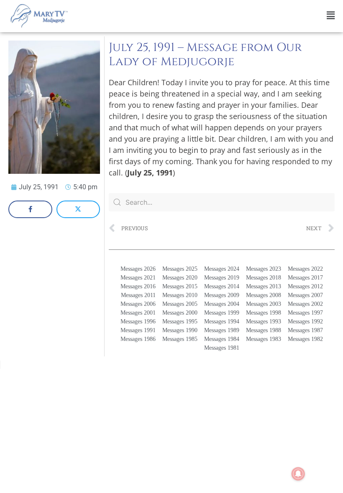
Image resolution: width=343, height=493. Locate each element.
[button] (207, 16)
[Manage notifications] (298, 473)
